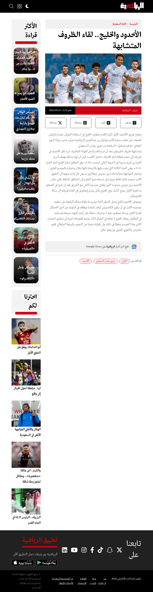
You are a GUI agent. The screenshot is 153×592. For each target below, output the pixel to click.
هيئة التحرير (93, 581)
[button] (19, 6)
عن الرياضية (102, 581)
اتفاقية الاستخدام (82, 581)
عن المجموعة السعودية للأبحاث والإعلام (62, 581)
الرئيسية (134, 24)
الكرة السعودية (119, 24)
